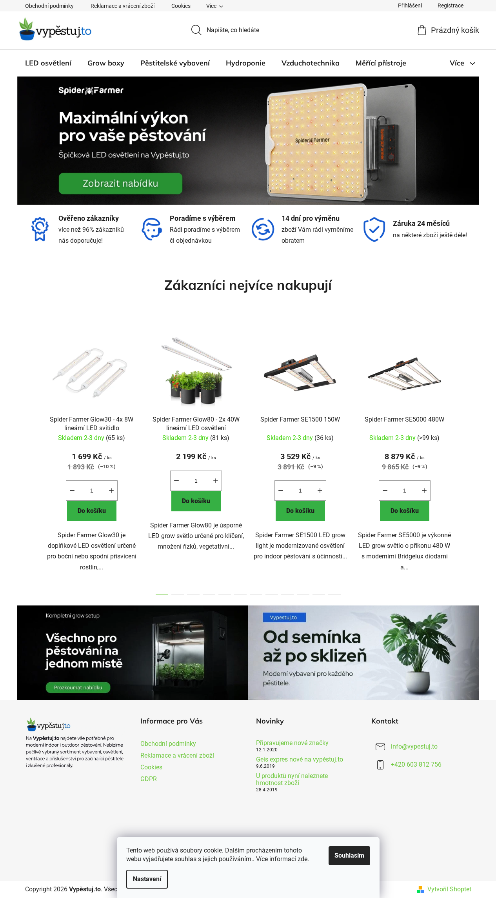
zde (302, 859)
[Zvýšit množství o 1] (111, 490)
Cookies (181, 6)
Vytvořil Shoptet (449, 889)
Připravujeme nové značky (292, 743)
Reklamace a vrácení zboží (122, 6)
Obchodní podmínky (49, 6)
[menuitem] (48, 63)
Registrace (450, 5)
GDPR (148, 779)
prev (31, 461)
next (465, 461)
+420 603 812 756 (416, 764)
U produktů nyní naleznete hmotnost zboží (292, 779)
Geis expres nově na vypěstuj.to (299, 759)
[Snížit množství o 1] (72, 490)
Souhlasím (349, 855)
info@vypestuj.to (414, 746)
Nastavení (147, 879)
